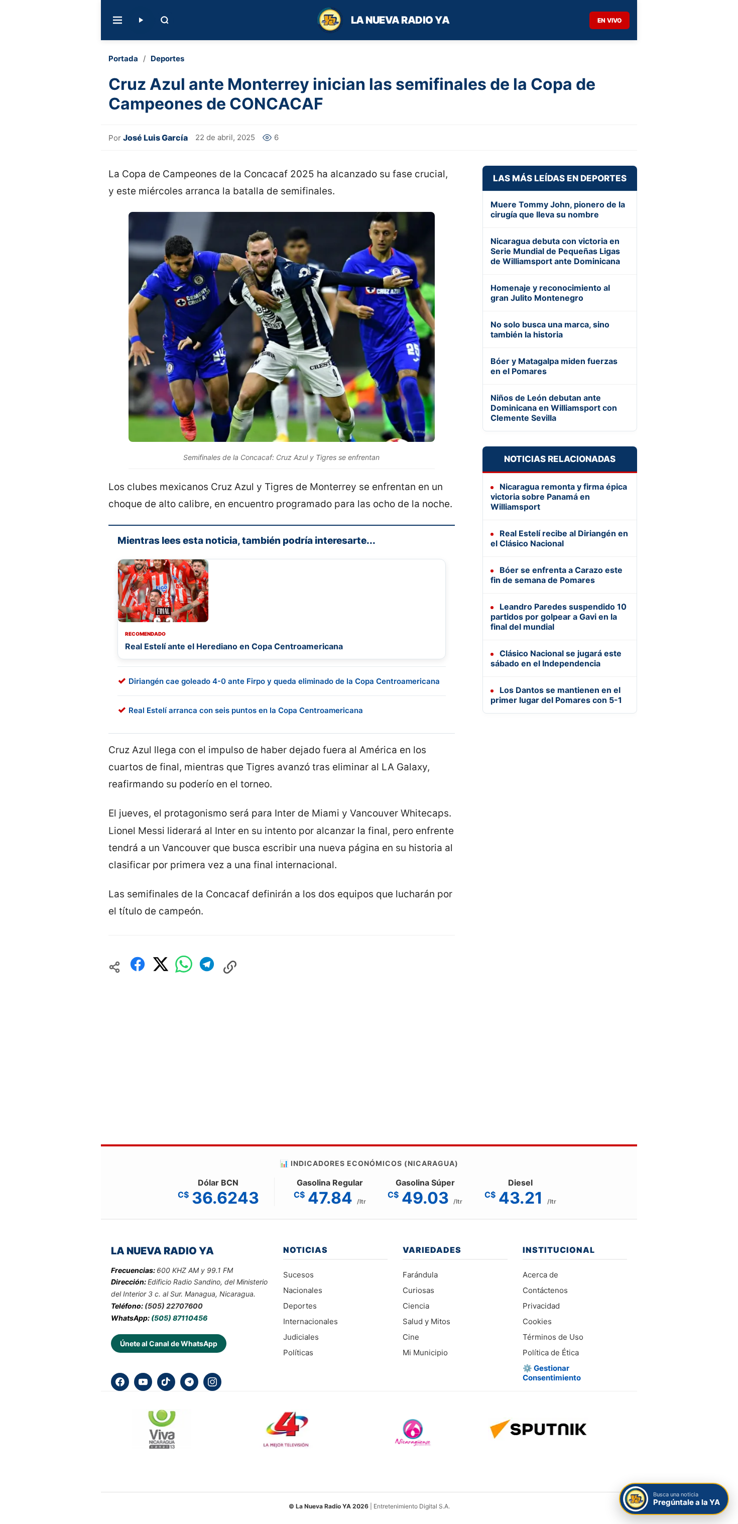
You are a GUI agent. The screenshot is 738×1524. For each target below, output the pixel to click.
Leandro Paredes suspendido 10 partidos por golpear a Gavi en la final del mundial (558, 617)
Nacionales (302, 1290)
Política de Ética (551, 1352)
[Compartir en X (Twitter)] (160, 967)
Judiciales (301, 1337)
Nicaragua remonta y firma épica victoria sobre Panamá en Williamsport (558, 497)
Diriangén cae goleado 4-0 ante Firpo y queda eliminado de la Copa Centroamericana (284, 681)
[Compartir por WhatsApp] (183, 967)
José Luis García (155, 138)
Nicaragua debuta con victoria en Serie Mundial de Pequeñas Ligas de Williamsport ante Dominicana (555, 251)
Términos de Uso (553, 1337)
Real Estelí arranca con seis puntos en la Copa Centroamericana (246, 710)
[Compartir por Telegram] (206, 967)
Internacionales (310, 1321)
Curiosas (418, 1290)
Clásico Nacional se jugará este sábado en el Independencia (556, 658)
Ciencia (416, 1306)
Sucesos (298, 1274)
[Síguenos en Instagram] (212, 1382)
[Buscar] (165, 20)
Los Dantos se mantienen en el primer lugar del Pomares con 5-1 (556, 695)
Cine (411, 1337)
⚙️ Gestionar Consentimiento (552, 1372)
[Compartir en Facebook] (137, 967)
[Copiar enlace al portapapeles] (229, 967)
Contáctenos (545, 1290)
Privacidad (541, 1306)
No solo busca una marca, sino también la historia (549, 329)
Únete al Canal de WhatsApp (168, 1343)
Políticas (298, 1352)
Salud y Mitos (426, 1321)
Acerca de (540, 1274)
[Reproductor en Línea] (141, 20)
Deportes (167, 58)
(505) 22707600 (174, 1306)
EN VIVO (609, 20)
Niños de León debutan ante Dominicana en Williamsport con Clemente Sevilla (553, 408)
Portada (123, 58)
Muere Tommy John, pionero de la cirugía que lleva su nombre (557, 209)
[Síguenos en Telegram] (189, 1382)
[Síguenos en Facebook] (120, 1382)
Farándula (420, 1274)
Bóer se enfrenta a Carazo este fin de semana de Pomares (556, 575)
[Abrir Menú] (117, 20)
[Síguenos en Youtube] (143, 1382)
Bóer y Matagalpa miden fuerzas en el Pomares (554, 366)
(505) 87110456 (179, 1318)
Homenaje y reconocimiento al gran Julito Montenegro (550, 293)
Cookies (537, 1321)
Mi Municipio (425, 1352)
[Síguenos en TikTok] (166, 1382)
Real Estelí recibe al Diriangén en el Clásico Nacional (559, 538)
